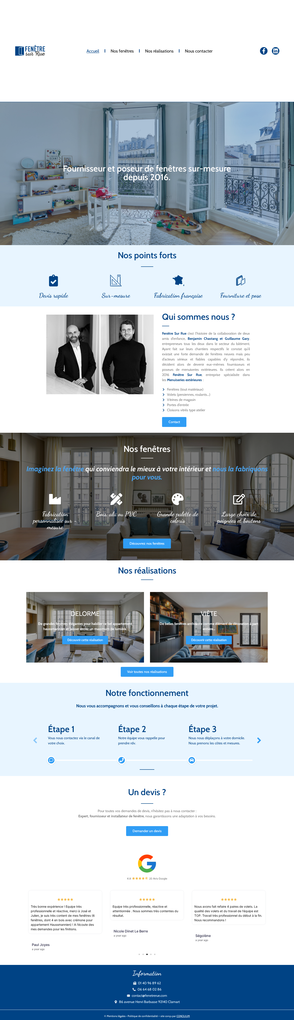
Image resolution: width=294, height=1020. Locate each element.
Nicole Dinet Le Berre (49, 931)
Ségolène (121, 935)
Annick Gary (205, 935)
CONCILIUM (183, 1007)
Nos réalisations (159, 51)
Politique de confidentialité (143, 1007)
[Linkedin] (275, 51)
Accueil (93, 51)
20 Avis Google (158, 878)
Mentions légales (116, 1007)
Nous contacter (198, 51)
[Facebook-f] (264, 51)
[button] (139, 945)
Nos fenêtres (122, 51)
